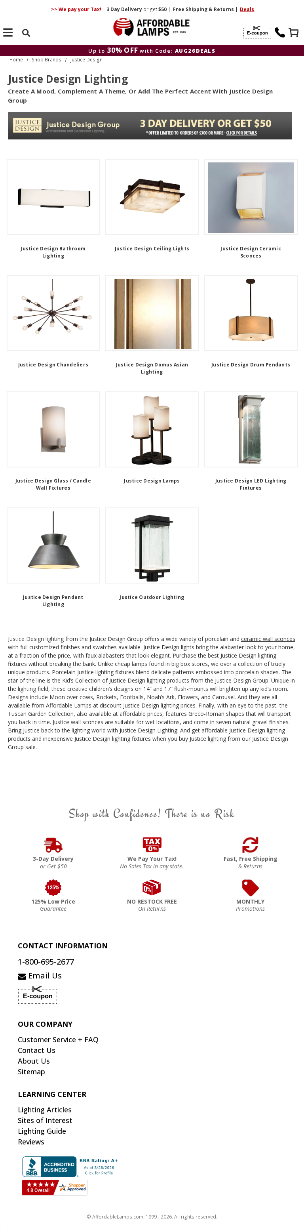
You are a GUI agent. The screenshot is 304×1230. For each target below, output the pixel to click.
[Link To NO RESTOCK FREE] (152, 888)
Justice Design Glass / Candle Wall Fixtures (53, 484)
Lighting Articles (45, 1109)
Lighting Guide (42, 1131)
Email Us (44, 975)
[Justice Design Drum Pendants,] (251, 313)
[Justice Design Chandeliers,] (53, 313)
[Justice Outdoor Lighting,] (152, 545)
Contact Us (36, 1050)
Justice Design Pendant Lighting (53, 601)
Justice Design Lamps (152, 480)
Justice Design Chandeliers (53, 364)
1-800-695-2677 (46, 961)
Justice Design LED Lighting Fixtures (251, 484)
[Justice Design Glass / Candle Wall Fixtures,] (53, 429)
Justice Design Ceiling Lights (152, 248)
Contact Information (63, 945)
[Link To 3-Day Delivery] (53, 845)
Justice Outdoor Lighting (152, 597)
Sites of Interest (45, 1120)
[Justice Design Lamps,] (152, 429)
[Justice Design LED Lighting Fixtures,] (251, 429)
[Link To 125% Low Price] (53, 888)
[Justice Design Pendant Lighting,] (53, 545)
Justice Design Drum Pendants (250, 364)
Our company (45, 1024)
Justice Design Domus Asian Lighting (152, 368)
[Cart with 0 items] (294, 33)
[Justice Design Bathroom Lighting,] (53, 197)
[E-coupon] (257, 32)
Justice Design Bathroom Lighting (53, 252)
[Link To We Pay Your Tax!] (152, 845)
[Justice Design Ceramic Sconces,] (251, 197)
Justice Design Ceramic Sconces (250, 252)
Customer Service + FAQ (58, 1039)
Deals (247, 9)
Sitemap (31, 1071)
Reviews (31, 1141)
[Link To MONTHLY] (250, 888)
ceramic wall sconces (268, 639)
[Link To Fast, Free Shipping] (250, 845)
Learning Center (52, 1094)
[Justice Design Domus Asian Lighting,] (152, 313)
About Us (34, 1061)
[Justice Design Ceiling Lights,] (152, 197)
